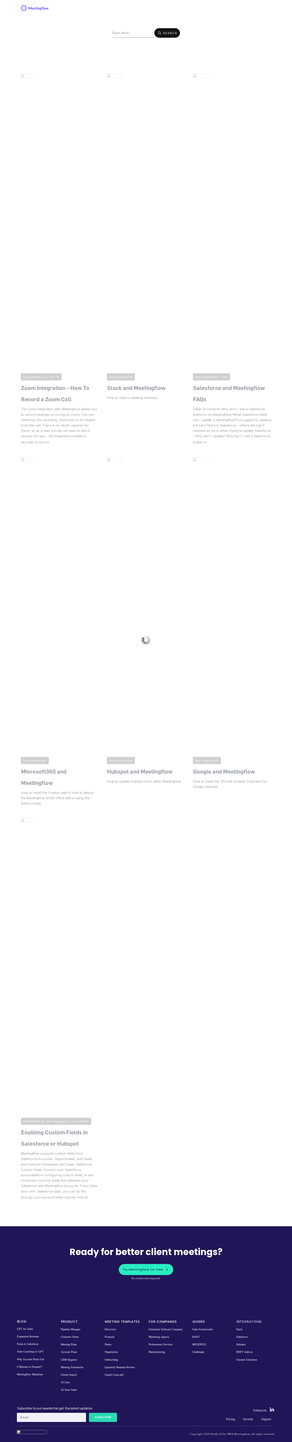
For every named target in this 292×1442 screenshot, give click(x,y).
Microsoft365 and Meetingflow (60, 634)
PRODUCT (69, 1321)
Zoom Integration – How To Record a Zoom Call (60, 262)
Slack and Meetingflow (146, 262)
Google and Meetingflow (232, 634)
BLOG (21, 1321)
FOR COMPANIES (163, 1321)
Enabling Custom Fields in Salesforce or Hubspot (60, 1012)
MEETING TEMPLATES (122, 1321)
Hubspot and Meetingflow (146, 634)
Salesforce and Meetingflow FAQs (232, 262)
